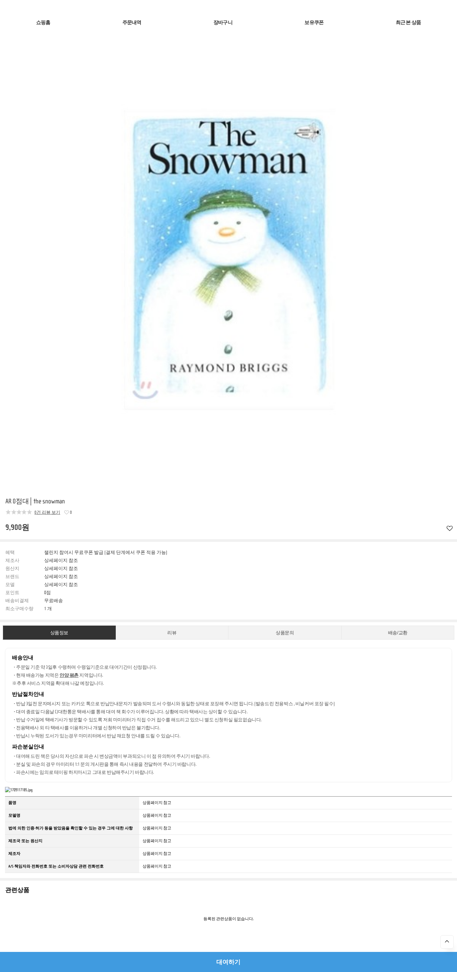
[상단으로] (447, 942)
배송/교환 (397, 632)
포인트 (12, 592)
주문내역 (132, 22)
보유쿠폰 (314, 22)
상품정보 (59, 632)
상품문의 (285, 632)
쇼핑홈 (43, 22)
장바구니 (223, 22)
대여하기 (228, 962)
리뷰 (171, 632)
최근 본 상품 (408, 22)
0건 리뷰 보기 (47, 512)
